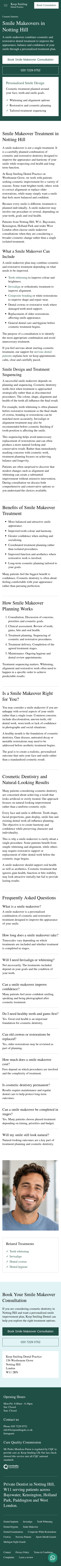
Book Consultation (46, 5)
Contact (7, 1552)
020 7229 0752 (30, 70)
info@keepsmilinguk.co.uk (18, 1429)
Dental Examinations (13, 1531)
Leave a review (26, 1557)
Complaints (9, 1557)
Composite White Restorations (42, 1531)
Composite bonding (20, 295)
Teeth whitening (18, 277)
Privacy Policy (22, 1552)
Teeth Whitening (45, 1521)
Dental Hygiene (11, 1526)
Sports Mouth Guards (46, 1536)
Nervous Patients (23, 1536)
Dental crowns (18, 1261)
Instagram (9, 1433)
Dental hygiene (19, 1267)
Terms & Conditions (43, 1552)
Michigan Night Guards (15, 1541)
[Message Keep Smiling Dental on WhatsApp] (52, 1557)
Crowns (7, 1536)
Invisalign (14, 286)
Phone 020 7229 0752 (15, 1426)
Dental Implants (11, 1521)
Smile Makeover (30, 1526)
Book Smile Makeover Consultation (30, 59)
